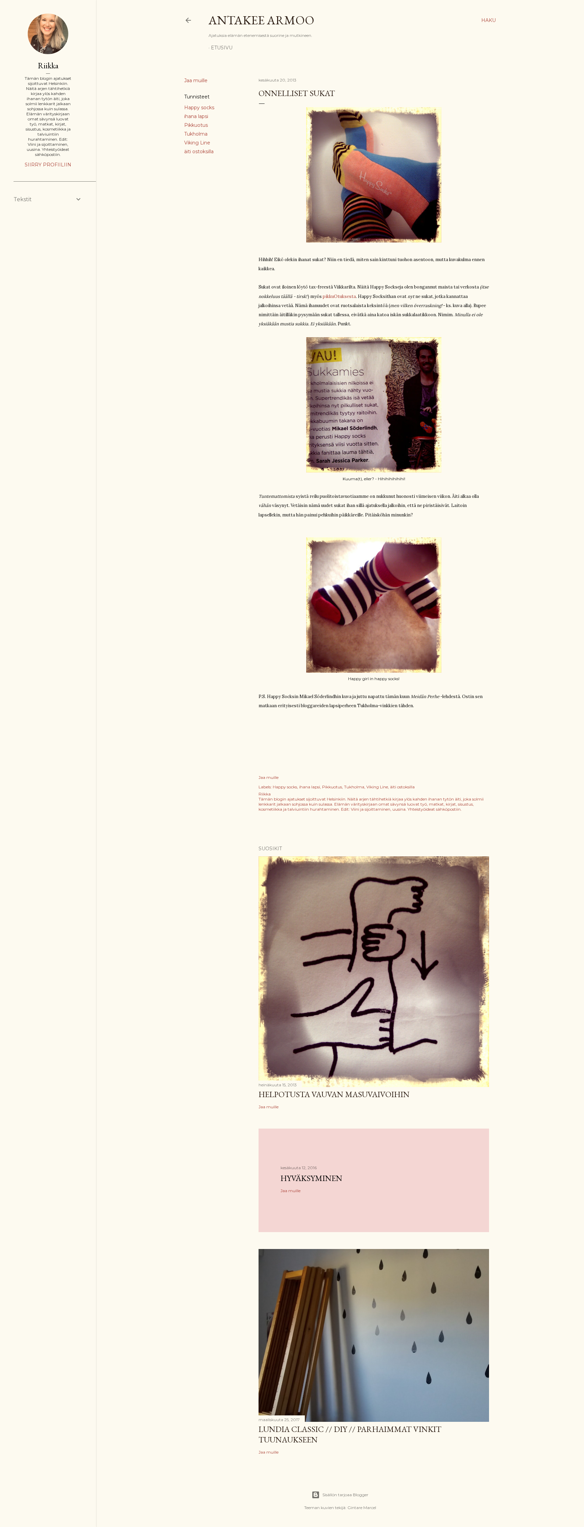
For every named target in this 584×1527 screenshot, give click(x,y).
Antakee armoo (261, 20)
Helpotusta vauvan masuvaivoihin (334, 1094)
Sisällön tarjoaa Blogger (345, 1494)
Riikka (48, 65)
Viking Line (197, 143)
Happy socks (199, 108)
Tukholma (196, 134)
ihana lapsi (196, 116)
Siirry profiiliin (48, 165)
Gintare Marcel (361, 1507)
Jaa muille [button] (196, 80)
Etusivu (222, 48)
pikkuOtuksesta (339, 296)
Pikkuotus (196, 125)
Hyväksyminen (311, 1178)
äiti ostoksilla (199, 151)
